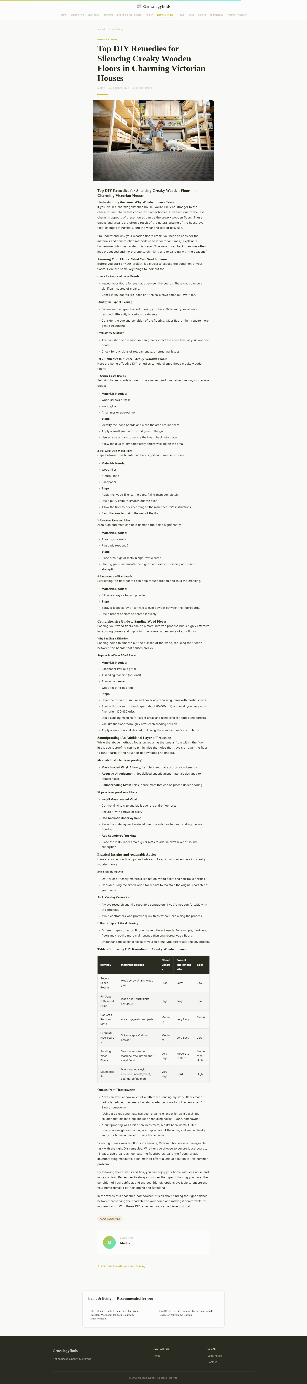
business (93, 14)
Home (63, 14)
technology (216, 14)
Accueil (101, 29)
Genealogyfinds (153, 6)
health (149, 14)
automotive (77, 14)
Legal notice (215, 1355)
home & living (165, 14)
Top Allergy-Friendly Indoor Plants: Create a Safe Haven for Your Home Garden (185, 1312)
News (180, 14)
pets (191, 14)
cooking (108, 14)
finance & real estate (129, 14)
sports (202, 14)
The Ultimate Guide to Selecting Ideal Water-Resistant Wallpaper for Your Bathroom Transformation (115, 1314)
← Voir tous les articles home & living (121, 1266)
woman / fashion (237, 14)
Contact (212, 1361)
